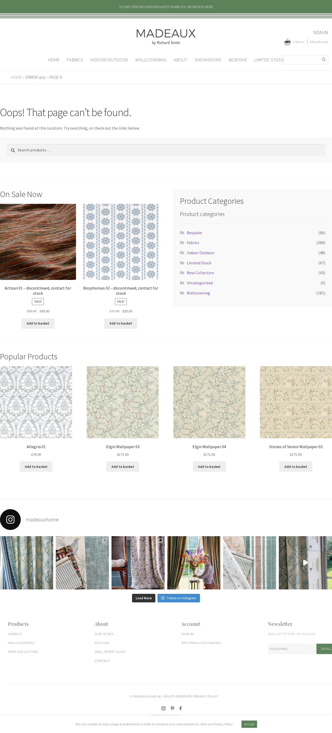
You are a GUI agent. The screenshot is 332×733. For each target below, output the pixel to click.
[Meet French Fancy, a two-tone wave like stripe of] (305, 562)
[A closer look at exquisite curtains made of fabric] (138, 562)
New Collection (200, 272)
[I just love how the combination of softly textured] (249, 562)
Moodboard (319, 42)
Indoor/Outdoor (109, 60)
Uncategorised (200, 282)
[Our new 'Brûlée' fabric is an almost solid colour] (82, 562)
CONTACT (102, 661)
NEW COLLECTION (23, 652)
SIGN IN (187, 634)
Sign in (320, 32)
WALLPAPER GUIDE (110, 652)
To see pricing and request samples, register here (166, 7)
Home (54, 60)
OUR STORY (104, 634)
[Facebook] (180, 708)
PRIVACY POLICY (206, 696)
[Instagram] (163, 708)
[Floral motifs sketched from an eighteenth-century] (26, 562)
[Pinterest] (172, 708)
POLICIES (102, 643)
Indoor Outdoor (201, 252)
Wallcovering (150, 60)
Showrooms (208, 60)
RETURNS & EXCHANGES (201, 643)
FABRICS (15, 634)
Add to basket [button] (38, 323)
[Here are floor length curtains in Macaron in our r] (193, 562)
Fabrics (75, 60)
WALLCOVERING (21, 643)
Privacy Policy (223, 724)
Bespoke (238, 60)
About (181, 60)
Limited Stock (269, 60)
